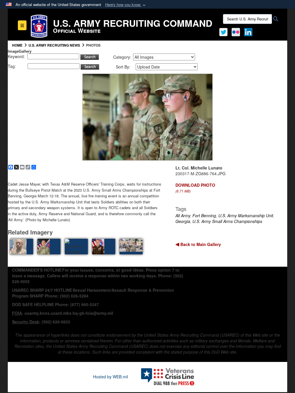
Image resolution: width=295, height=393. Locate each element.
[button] (126, 5)
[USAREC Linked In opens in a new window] (249, 31)
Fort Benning (204, 215)
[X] (223, 31)
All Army (182, 215)
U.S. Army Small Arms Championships (227, 221)
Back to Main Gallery (200, 244)
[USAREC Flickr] (236, 31)
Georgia (182, 221)
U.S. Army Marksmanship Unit (245, 215)
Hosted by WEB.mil (110, 376)
